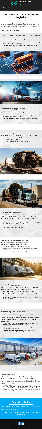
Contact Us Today (21, 402)
